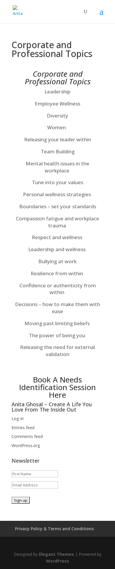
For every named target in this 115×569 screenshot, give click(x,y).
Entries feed (23, 427)
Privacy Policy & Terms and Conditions (54, 528)
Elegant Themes (56, 554)
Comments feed (27, 436)
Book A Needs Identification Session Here (57, 387)
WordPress (57, 561)
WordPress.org (26, 445)
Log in (18, 418)
